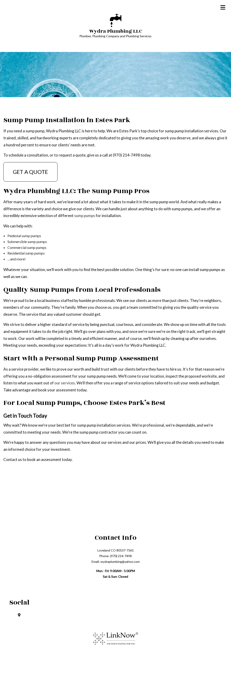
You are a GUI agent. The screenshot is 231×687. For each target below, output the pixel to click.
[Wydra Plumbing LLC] (115, 20)
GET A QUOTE (30, 171)
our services (64, 383)
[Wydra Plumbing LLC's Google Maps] (19, 615)
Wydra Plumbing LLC (115, 31)
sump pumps (84, 215)
